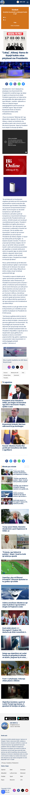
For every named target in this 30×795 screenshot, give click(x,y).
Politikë (3, 776)
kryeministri (16, 375)
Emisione (6, 372)
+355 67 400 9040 (15, 727)
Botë (11, 770)
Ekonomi (12, 780)
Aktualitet (3, 773)
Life (21, 780)
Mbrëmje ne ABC (14, 372)
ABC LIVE (22, 2)
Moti (21, 776)
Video (23, 372)
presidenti (6, 378)
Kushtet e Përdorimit (12, 763)
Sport (11, 776)
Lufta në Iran (13, 773)
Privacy (4, 763)
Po (5, 17)
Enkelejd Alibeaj (7, 375)
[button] (3, 791)
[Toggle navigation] (27, 2)
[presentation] (25, 467)
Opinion (3, 770)
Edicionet (22, 773)
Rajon (2, 780)
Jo (5, 20)
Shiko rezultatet (15, 26)
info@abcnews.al (14, 725)
